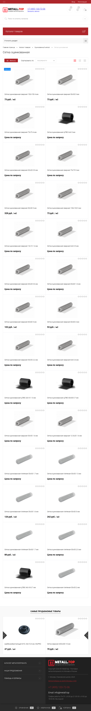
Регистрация (82, 2)
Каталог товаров (14, 31)
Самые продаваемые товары (45, 611)
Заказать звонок (33, 11)
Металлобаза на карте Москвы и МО (62, 681)
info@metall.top (62, 692)
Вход (73, 2)
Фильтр (13, 61)
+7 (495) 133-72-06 (36, 9)
